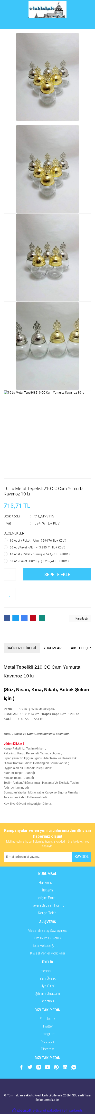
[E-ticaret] (47, 1110)
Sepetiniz (47, 1001)
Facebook (47, 1019)
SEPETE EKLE (57, 574)
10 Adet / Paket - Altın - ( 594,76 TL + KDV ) (38, 540)
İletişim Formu (47, 898)
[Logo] (47, 9)
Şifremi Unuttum (47, 994)
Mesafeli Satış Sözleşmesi (47, 930)
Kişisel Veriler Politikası (47, 953)
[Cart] (84, 24)
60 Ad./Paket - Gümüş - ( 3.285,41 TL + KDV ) (39, 561)
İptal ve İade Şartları (47, 946)
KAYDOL (82, 856)
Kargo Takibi (47, 913)
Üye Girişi (48, 986)
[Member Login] (47, 24)
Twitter (47, 1026)
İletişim (47, 890)
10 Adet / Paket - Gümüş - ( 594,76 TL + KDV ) (40, 554)
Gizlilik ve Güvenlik (47, 938)
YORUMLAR (52, 648)
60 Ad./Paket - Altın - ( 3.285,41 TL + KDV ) (37, 547)
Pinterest (47, 1049)
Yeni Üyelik (47, 978)
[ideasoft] (22, 1110)
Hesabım (48, 971)
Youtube (47, 1041)
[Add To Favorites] (10, 594)
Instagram (48, 1034)
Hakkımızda (47, 883)
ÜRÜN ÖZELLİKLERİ (21, 648)
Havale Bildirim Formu (48, 905)
